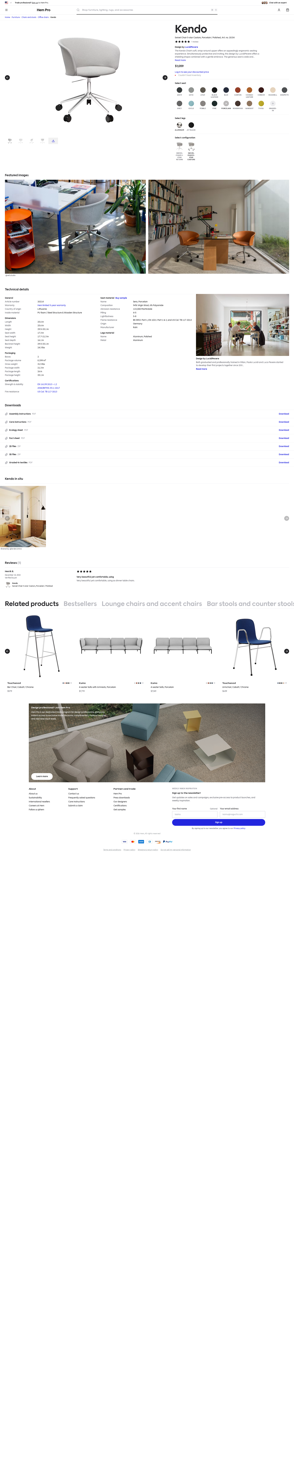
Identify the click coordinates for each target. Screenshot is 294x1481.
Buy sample (121, 298)
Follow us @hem (36, 809)
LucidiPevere (191, 47)
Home (7, 17)
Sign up (35, 3)
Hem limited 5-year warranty (52, 305)
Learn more (42, 776)
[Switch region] (8, 2)
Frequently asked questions (81, 797)
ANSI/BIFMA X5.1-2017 (49, 388)
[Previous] (7, 77)
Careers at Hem (36, 805)
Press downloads (121, 797)
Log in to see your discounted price (192, 72)
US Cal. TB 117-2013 (47, 391)
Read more (180, 60)
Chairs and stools (29, 17)
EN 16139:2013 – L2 (47, 384)
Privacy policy (239, 828)
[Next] (165, 77)
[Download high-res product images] (53, 141)
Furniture (16, 17)
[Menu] (6, 10)
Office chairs (43, 17)
